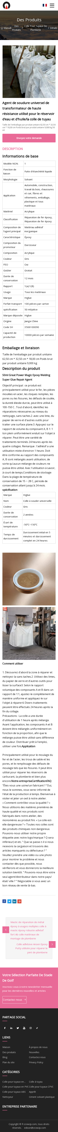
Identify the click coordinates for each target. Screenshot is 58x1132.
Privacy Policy (36, 1062)
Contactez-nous (12, 999)
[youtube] (24, 1028)
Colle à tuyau (36, 1081)
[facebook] (4, 1028)
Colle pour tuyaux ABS (14, 1091)
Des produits (16, 27)
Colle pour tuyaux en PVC (15, 1086)
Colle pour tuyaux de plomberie (35, 27)
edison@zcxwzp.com (35, 1127)
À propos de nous (38, 1047)
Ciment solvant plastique (42, 1096)
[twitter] (17, 1028)
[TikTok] (37, 1028)
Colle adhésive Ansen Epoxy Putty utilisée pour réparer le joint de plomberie (31, 948)
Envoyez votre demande (29, 138)
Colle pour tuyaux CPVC (41, 1086)
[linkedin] (11, 1028)
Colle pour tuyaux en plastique (13, 1082)
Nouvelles (34, 1052)
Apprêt (32, 1091)
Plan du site (8, 1062)
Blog (4, 1057)
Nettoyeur (7, 1096)
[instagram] (30, 1028)
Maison (7, 27)
